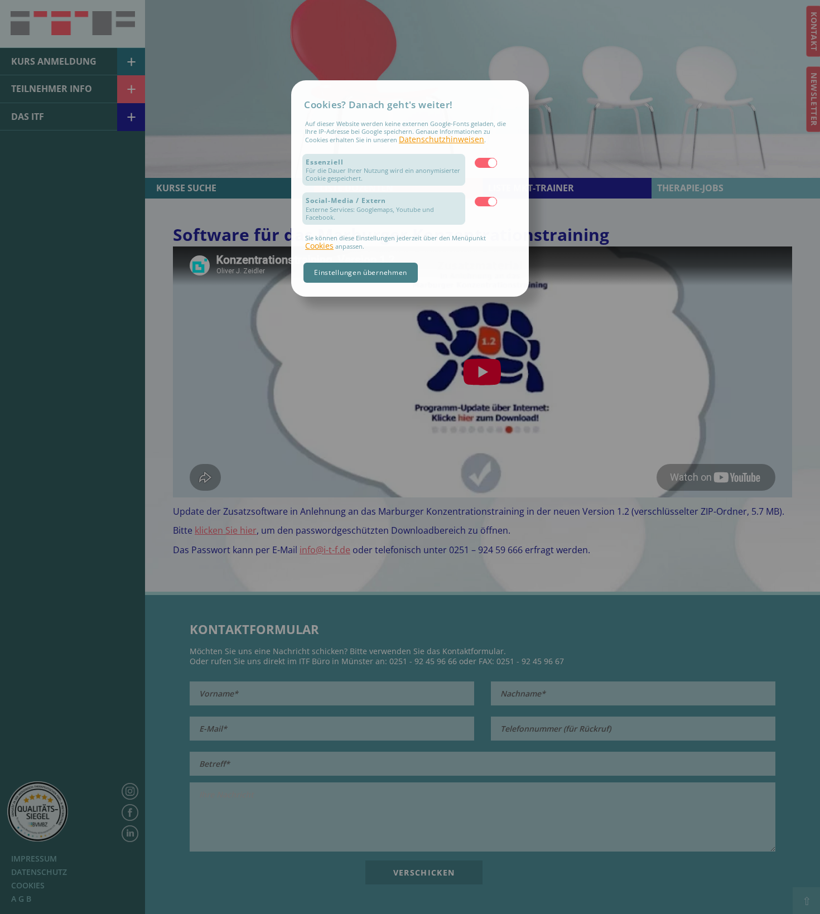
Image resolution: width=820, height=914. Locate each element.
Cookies (319, 245)
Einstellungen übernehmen (360, 272)
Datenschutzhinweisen (441, 139)
